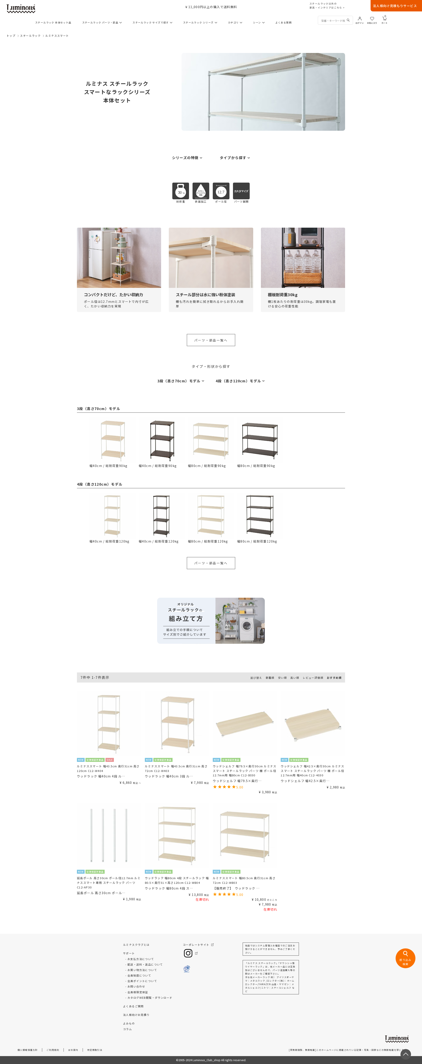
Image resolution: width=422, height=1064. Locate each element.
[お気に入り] (372, 18)
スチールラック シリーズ (198, 22)
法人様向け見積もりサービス (395, 6)
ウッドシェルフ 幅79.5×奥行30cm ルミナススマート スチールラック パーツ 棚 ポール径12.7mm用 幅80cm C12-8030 (244, 770)
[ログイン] (359, 18)
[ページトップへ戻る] (405, 1054)
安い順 (282, 677)
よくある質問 (283, 22)
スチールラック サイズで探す (151, 22)
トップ (11, 35)
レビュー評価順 (313, 677)
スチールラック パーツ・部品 (100, 22)
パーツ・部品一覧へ (210, 340)
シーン (257, 22)
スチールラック (30, 35)
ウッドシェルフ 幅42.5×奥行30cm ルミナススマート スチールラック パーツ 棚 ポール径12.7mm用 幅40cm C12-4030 (312, 770)
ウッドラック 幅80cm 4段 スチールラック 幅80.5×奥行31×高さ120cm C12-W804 (177, 880)
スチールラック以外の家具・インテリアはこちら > (327, 5)
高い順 (294, 677)
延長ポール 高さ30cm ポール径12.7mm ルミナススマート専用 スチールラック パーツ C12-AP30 (109, 882)
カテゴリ (233, 22)
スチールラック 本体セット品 (53, 22)
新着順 (270, 677)
